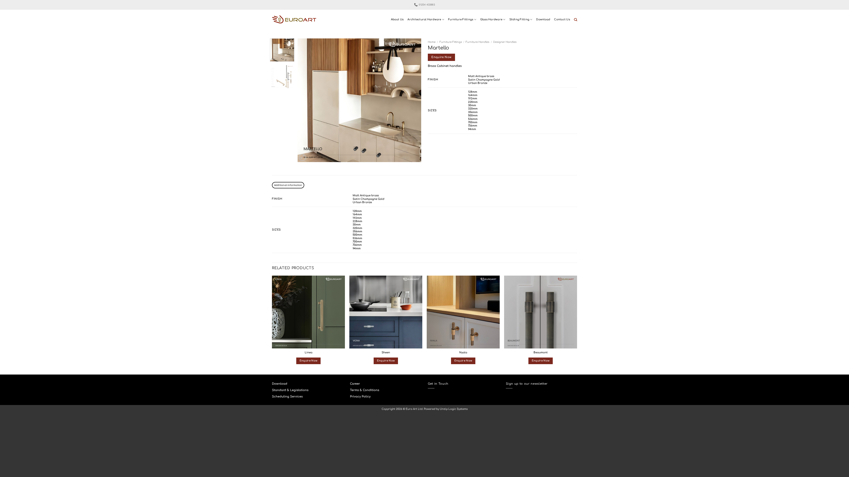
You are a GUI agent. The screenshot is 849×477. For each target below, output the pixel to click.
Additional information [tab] (288, 185)
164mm (472, 95)
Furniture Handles (477, 42)
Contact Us (562, 19)
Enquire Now (441, 57)
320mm (473, 108)
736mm (472, 125)
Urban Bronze (477, 83)
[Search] (575, 20)
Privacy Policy (360, 396)
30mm (472, 105)
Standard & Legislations (290, 390)
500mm (473, 115)
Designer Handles (504, 42)
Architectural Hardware (424, 19)
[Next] (413, 100)
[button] (302, 157)
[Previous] (306, 100)
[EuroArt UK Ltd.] (294, 19)
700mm (472, 122)
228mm (473, 102)
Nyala (463, 352)
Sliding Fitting (519, 19)
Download (543, 19)
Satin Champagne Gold (484, 79)
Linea (308, 352)
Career (355, 383)
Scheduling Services (287, 396)
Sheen (386, 352)
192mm (472, 98)
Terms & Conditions (364, 390)
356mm (473, 112)
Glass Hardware (491, 19)
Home (432, 42)
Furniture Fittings (460, 19)
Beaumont (540, 352)
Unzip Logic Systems (454, 409)
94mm (472, 129)
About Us (397, 19)
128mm (472, 92)
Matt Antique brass (481, 76)
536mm (473, 119)
